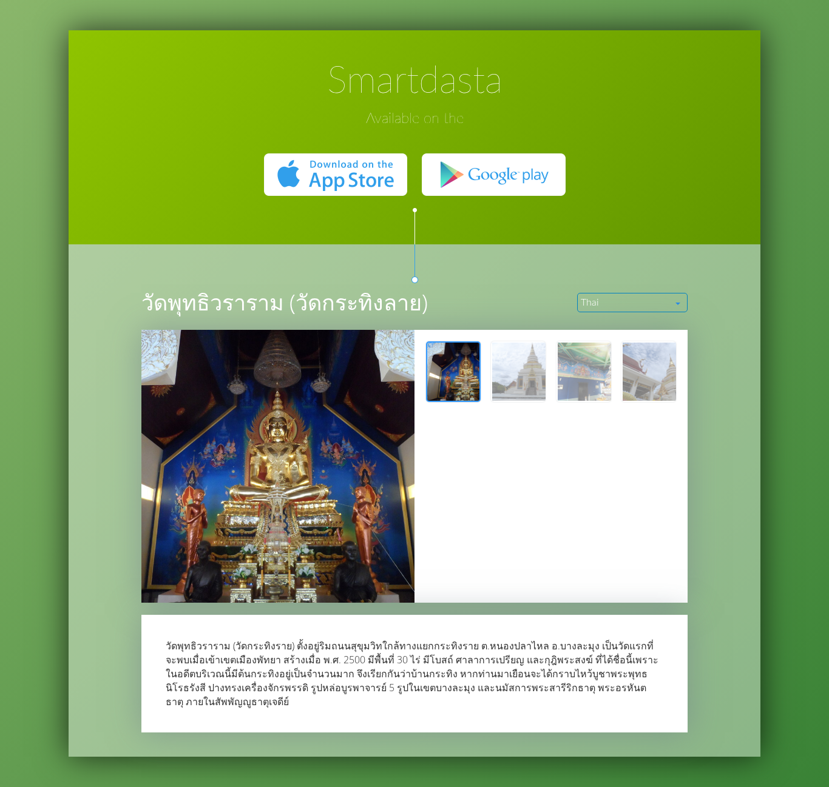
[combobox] (632, 302)
